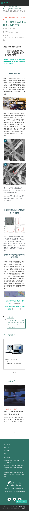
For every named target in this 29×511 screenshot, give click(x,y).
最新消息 (7, 453)
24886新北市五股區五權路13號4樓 (15, 491)
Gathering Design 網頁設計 (18, 508)
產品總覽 (7, 450)
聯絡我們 (22, 501)
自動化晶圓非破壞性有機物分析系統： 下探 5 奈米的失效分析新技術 (14, 474)
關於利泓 (7, 448)
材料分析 (11, 317)
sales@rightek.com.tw (16, 488)
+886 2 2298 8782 (16, 486)
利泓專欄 (10, 7)
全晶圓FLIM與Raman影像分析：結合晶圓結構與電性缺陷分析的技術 (14, 468)
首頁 (4, 7)
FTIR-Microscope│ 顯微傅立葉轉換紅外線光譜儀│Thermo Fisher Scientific (16, 323)
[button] (14, 372)
